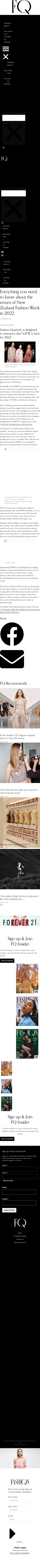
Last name (12, 1506)
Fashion (7, 23)
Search (22, 114)
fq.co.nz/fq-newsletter (19, 1553)
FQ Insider (7, 82)
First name (12, 1497)
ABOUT (20, 1233)
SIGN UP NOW (8, 1180)
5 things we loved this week (13, 845)
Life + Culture (7, 75)
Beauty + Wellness (8, 67)
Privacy (20, 1442)
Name (5, 1165)
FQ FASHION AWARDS (20, 1236)
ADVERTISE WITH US (20, 1242)
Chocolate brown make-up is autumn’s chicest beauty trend (19, 791)
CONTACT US (20, 1239)
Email (5, 1173)
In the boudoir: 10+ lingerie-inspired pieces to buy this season (17, 736)
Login (3, 152)
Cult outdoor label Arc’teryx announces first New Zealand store (19, 897)
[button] (5, 53)
